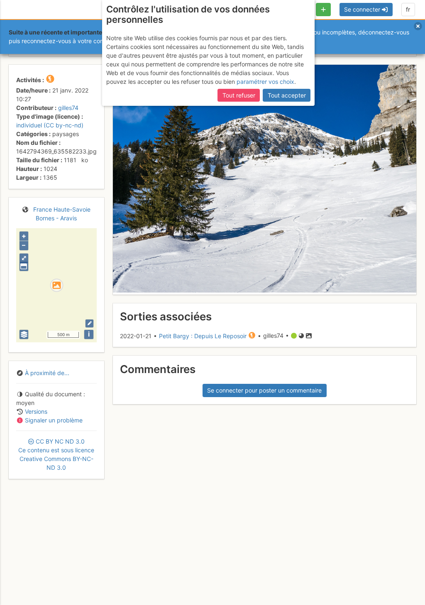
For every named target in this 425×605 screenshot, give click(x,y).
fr (408, 9)
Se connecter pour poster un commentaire (264, 390)
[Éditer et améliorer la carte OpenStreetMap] (89, 323)
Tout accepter (287, 95)
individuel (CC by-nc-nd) (49, 125)
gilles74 (68, 107)
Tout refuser (238, 95)
